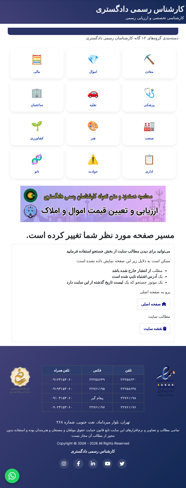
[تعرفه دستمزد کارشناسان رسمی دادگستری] (93, 204)
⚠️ (93, 164)
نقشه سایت (155, 328)
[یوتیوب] (107, 464)
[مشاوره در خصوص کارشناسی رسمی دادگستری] (12, 476)
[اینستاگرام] (64, 464)
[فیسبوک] (78, 464)
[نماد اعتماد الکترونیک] (165, 381)
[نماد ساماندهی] (20, 380)
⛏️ (149, 64)
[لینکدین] (93, 464)
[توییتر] (122, 464)
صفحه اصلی (151, 304)
